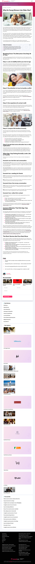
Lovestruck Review (7, 315)
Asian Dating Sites (7, 309)
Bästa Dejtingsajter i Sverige (23, 552)
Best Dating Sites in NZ (22, 548)
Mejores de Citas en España (6, 548)
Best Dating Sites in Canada (23, 540)
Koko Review (6, 363)
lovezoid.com (10, 561)
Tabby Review (6, 470)
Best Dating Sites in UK (22, 544)
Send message (6, 296)
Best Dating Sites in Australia (23, 535)
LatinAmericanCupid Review (8, 409)
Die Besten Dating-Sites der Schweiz (25, 541)
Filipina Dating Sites (7, 333)
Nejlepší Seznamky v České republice (8, 544)
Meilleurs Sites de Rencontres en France (8, 551)
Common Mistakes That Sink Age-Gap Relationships (12, 48)
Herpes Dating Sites (7, 424)
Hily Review (6, 305)
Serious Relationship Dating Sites (9, 317)
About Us (3, 540)
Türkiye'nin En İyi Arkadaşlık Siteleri (24, 553)
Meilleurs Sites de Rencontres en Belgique (25, 536)
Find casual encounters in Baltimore (10, 519)
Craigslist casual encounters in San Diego (11, 521)
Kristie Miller (8, 273)
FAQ (4, 50)
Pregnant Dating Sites (7, 386)
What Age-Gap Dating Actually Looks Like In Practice (12, 47)
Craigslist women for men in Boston (10, 527)
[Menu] (32, 1)
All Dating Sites (4, 535)
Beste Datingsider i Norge (23, 547)
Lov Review (5, 485)
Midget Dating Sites (7, 319)
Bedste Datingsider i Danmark (7, 547)
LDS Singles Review (7, 348)
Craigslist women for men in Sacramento (11, 517)
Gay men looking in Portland (8, 523)
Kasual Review (6, 321)
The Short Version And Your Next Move (10, 49)
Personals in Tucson (7, 525)
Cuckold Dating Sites (7, 394)
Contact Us (4, 539)
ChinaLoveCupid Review (8, 313)
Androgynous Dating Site (8, 311)
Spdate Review (6, 307)
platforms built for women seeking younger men (11, 233)
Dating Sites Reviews (5, 536)
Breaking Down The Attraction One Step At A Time (12, 46)
